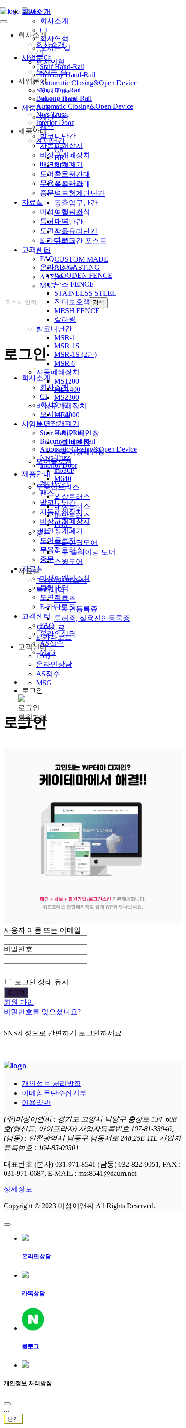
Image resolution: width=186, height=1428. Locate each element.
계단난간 (54, 117)
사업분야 (36, 57)
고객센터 (32, 647)
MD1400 (67, 389)
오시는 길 (55, 48)
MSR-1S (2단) (75, 354)
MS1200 (66, 381)
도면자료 (50, 628)
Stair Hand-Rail (62, 66)
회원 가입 (19, 1002)
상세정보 (18, 1189)
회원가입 (32, 717)
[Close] (7, 1403)
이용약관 (36, 1102)
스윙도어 (68, 561)
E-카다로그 (54, 637)
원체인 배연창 (76, 433)
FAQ (43, 656)
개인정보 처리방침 (51, 1083)
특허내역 (50, 590)
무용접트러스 (57, 487)
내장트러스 (72, 506)
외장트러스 (72, 496)
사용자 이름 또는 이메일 (42, 930)
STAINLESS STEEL (85, 293)
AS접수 (48, 674)
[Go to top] (7, 1224)
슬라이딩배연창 (79, 452)
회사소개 (36, 11)
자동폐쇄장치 (57, 372)
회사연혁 (54, 38)
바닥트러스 (72, 515)
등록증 (65, 599)
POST (63, 524)
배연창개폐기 (57, 423)
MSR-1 (64, 338)
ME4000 (66, 415)
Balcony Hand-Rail (67, 75)
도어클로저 (54, 461)
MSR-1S (66, 346)
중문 (43, 533)
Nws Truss (55, 91)
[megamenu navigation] (22, 726)
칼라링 (65, 319)
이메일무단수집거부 (54, 1093)
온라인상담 (54, 664)
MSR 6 (64, 363)
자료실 (29, 571)
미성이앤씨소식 (61, 580)
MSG (44, 683)
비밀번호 (18, 949)
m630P (64, 470)
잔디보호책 (72, 301)
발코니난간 (54, 329)
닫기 (13, 1418)
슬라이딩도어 (76, 542)
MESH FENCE (77, 310)
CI (43, 30)
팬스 (47, 126)
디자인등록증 (76, 609)
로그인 (29, 708)
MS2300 (66, 397)
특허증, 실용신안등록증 (92, 618)
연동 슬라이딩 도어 (85, 552)
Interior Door (58, 99)
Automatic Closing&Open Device (88, 83)
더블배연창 (72, 442)
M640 (62, 478)
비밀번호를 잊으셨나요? (42, 1012)
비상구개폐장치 (61, 406)
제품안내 (36, 107)
